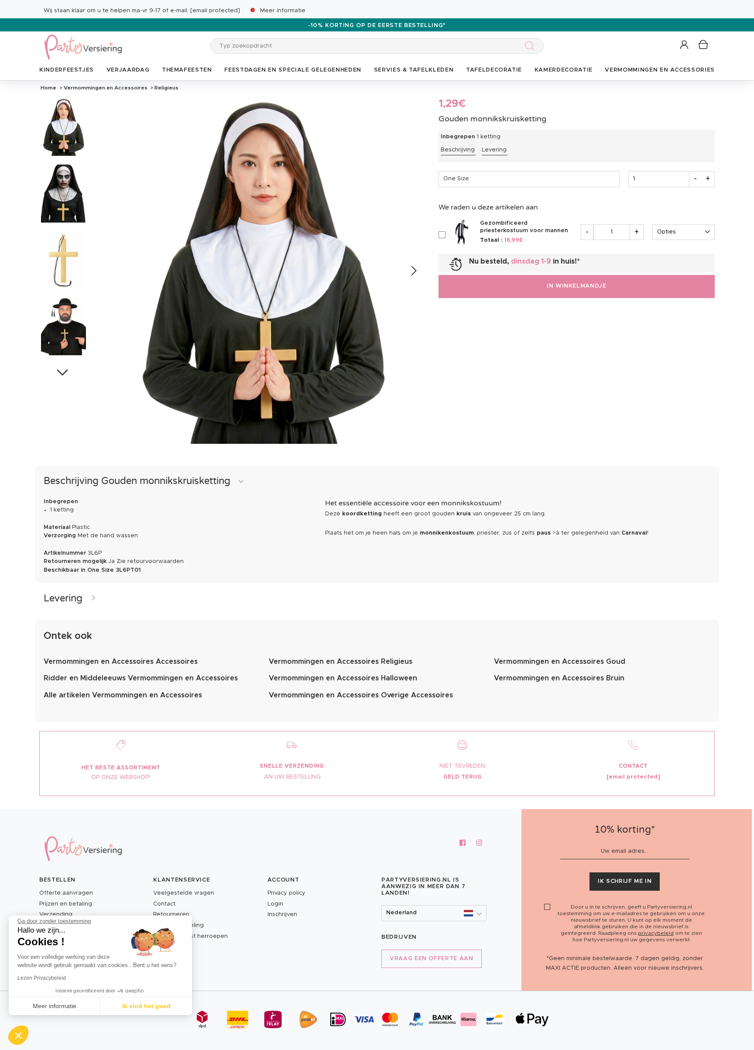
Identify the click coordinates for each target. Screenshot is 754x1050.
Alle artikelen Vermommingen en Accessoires (123, 695)
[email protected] (215, 11)
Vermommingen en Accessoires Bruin (559, 678)
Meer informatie (282, 11)
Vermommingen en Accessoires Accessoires (121, 661)
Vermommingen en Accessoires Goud (559, 661)
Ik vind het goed (146, 1005)
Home (48, 87)
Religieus (165, 87)
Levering (494, 150)
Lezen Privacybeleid (41, 978)
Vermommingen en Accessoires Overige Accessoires (361, 695)
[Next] (413, 271)
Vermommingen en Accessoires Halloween (343, 678)
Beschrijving (458, 150)
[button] (684, 45)
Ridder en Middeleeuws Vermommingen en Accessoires (141, 678)
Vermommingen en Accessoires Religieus (340, 661)
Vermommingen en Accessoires (105, 87)
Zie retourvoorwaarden (150, 561)
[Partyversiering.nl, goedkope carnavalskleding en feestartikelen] (83, 41)
